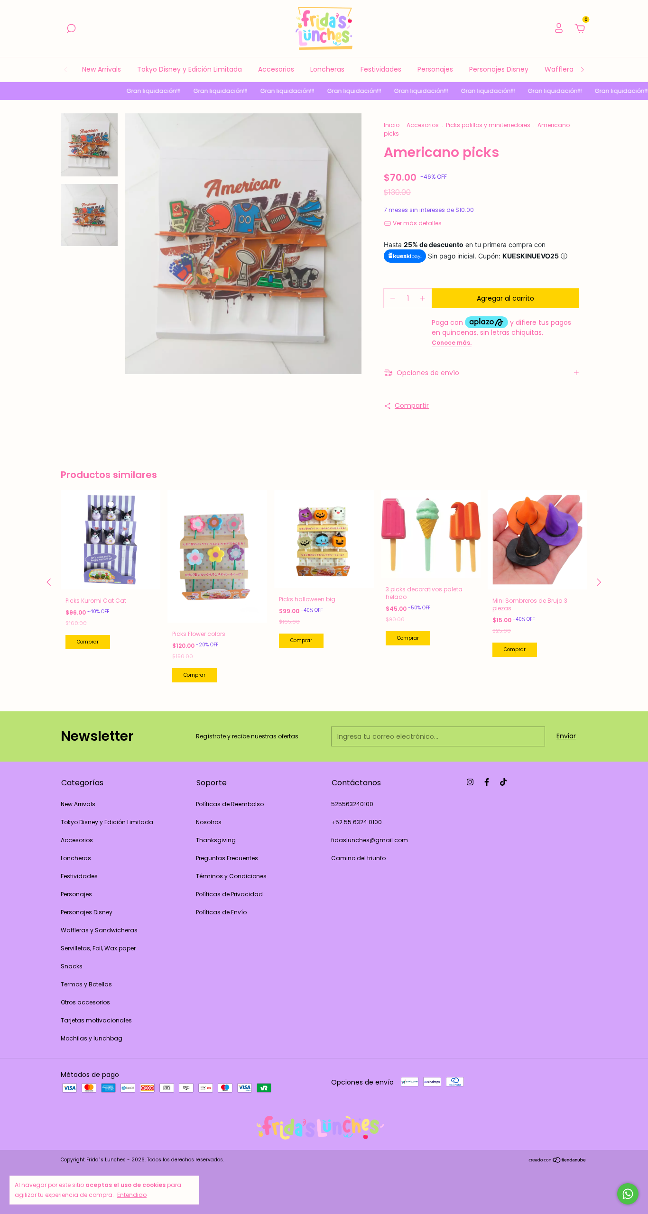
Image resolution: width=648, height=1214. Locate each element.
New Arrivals (101, 69)
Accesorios (276, 69)
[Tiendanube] (557, 1161)
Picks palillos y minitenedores (488, 125)
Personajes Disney (498, 69)
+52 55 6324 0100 (356, 822)
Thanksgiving (216, 840)
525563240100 (352, 804)
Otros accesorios (85, 1002)
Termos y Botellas (86, 984)
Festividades (381, 69)
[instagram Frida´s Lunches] (470, 782)
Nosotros (209, 822)
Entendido (132, 1194)
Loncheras (327, 69)
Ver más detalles (416, 223)
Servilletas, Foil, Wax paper (98, 948)
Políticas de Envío (221, 912)
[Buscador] (71, 28)
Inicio (391, 125)
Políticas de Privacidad (229, 894)
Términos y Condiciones (231, 876)
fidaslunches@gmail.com (369, 840)
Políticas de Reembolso (230, 804)
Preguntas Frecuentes (227, 858)
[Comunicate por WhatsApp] (628, 1194)
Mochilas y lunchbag (91, 1038)
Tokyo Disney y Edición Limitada (189, 69)
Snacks (72, 966)
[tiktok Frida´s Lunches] (503, 782)
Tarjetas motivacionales (96, 1020)
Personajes (435, 69)
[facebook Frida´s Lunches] (487, 782)
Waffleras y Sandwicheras (99, 930)
